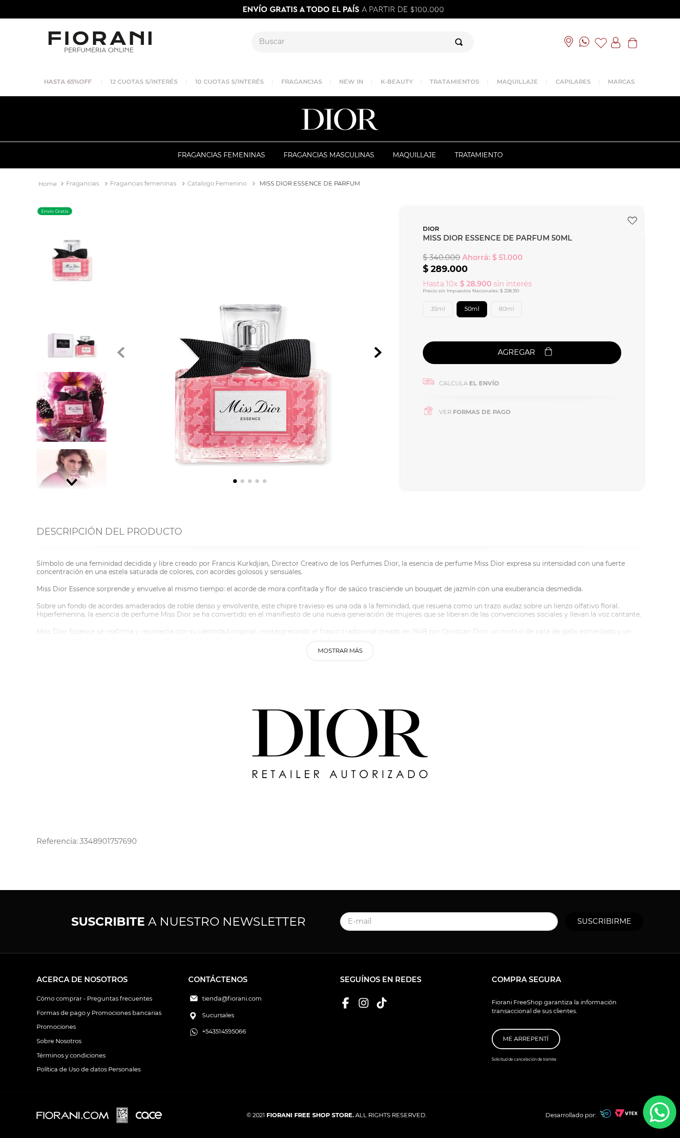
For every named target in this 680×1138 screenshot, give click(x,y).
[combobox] (363, 42)
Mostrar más (340, 650)
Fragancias (82, 183)
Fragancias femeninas (143, 183)
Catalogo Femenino (217, 183)
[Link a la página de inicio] (48, 184)
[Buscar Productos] (460, 42)
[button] (438, 309)
